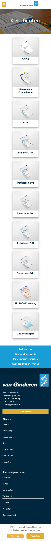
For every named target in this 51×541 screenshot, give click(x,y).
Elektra (5, 425)
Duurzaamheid (9, 515)
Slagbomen (7, 450)
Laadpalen (7, 437)
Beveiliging (7, 431)
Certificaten (7, 490)
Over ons (6, 478)
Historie (6, 484)
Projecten (6, 509)
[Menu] (4, 4)
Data (4, 443)
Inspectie (6, 462)
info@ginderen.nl (12, 405)
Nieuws (5, 503)
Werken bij (7, 496)
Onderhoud (7, 456)
